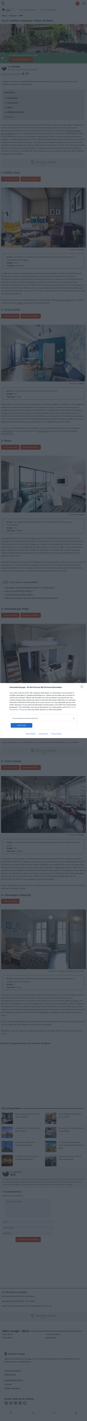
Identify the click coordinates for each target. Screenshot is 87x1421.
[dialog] (43, 710)
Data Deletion (31, 734)
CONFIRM (21, 725)
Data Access (43, 734)
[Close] (82, 687)
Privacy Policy (56, 734)
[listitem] (43, 718)
